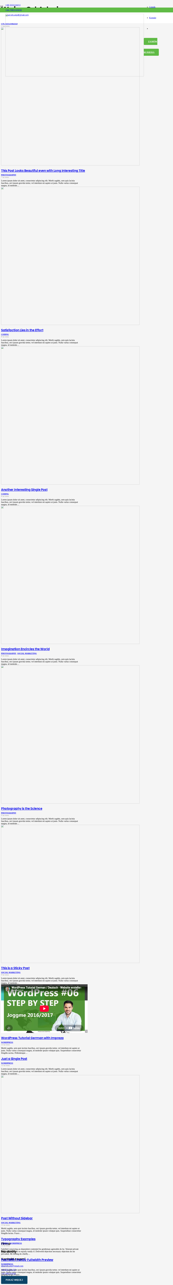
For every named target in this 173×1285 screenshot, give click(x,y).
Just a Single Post (14, 1059)
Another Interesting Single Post (24, 489)
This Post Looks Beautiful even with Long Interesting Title (43, 170)
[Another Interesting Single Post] (70, 484)
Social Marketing (27, 653)
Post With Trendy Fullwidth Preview (27, 1260)
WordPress (7, 1042)
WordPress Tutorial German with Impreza (32, 1038)
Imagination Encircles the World (25, 649)
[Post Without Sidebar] (70, 1212)
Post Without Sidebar (17, 1218)
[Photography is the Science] (70, 803)
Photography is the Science (21, 808)
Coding (5, 334)
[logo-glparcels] (74, 75)
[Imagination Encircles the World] (70, 643)
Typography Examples (18, 1239)
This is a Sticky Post (15, 968)
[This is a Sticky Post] (70, 962)
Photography (8, 175)
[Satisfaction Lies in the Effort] (70, 324)
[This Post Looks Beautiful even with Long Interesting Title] (70, 165)
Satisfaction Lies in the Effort (22, 330)
